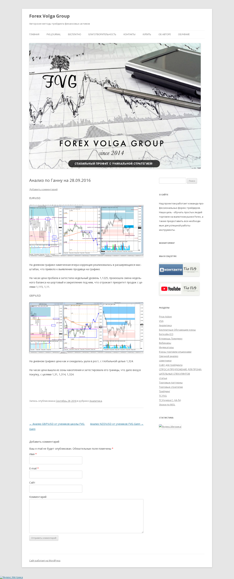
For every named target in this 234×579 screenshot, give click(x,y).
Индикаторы (166, 347)
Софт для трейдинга (170, 365)
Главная (34, 34)
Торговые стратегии (171, 387)
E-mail (34, 468)
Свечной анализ (168, 356)
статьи (163, 378)
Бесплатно (74, 34)
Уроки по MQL (167, 404)
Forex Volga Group (49, 16)
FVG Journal (54, 34)
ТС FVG (163, 395)
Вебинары (165, 343)
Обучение (184, 34)
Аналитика (95, 400)
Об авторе (164, 34)
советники (165, 360)
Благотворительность (102, 34)
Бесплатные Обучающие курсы (177, 329)
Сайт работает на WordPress (44, 560)
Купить (147, 34)
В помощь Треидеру (170, 338)
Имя (33, 454)
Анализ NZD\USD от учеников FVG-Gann (117, 424)
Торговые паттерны (171, 382)
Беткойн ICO (166, 334)
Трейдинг (164, 391)
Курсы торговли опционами (175, 351)
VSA (161, 321)
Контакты (129, 34)
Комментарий (37, 497)
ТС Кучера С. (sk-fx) (170, 400)
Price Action (165, 316)
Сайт (32, 482)
